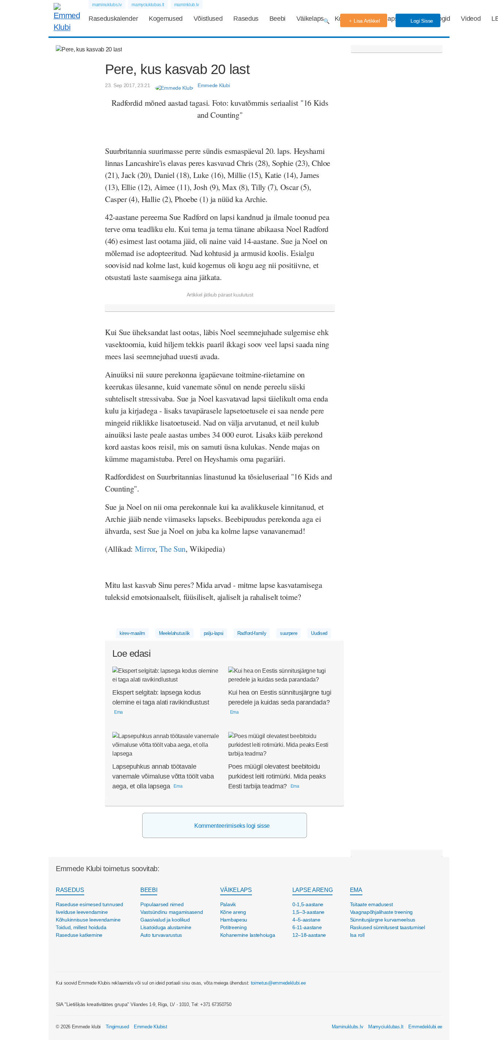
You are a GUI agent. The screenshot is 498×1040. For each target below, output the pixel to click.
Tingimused (117, 1026)
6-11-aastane (307, 927)
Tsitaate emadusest (371, 904)
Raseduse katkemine (79, 935)
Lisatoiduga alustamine (165, 927)
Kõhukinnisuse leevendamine (88, 920)
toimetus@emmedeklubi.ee (278, 983)
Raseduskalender (113, 18)
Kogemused (166, 18)
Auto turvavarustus (161, 935)
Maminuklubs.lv (347, 1026)
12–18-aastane (309, 935)
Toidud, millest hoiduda (81, 927)
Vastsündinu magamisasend (171, 912)
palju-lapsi (213, 633)
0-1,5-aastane (307, 904)
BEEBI (148, 890)
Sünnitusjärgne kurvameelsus (382, 920)
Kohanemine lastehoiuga (247, 935)
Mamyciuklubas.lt (386, 1026)
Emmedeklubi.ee (425, 1026)
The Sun (172, 548)
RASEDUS (70, 890)
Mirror (145, 548)
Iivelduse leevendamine (82, 912)
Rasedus (245, 18)
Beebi (277, 18)
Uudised (319, 633)
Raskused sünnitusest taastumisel (387, 927)
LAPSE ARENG (312, 890)
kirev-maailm (132, 633)
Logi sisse (421, 21)
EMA (356, 890)
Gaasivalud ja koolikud (165, 920)
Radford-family (251, 633)
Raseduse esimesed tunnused (89, 904)
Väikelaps (310, 18)
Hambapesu (233, 920)
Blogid (441, 18)
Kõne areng (233, 912)
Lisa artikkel (367, 21)
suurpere (288, 633)
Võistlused (208, 18)
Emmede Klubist (150, 1026)
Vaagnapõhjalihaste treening (381, 912)
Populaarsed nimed (161, 904)
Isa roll (357, 935)
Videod (471, 18)
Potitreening (233, 927)
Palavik (228, 904)
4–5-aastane (306, 920)
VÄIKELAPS (236, 890)
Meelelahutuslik (174, 633)
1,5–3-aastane (308, 912)
